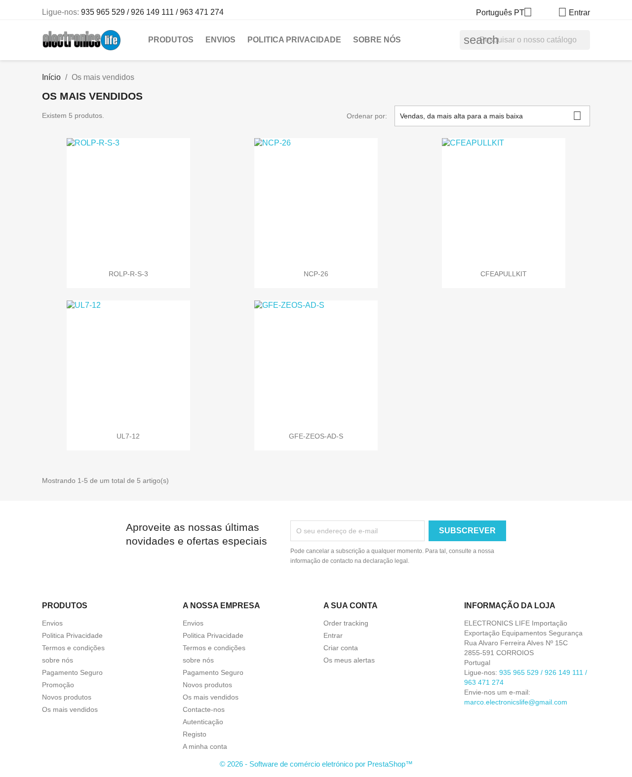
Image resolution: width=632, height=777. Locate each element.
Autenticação (203, 722)
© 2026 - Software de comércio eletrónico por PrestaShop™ (316, 764)
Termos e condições (73, 648)
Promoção (58, 685)
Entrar (333, 635)
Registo (194, 734)
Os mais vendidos (70, 709)
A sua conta (350, 605)
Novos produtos (66, 697)
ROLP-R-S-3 (128, 274)
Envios (220, 40)
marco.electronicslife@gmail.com (515, 702)
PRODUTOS (171, 40)
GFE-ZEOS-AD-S (316, 436)
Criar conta (340, 648)
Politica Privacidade (294, 40)
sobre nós (377, 40)
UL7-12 (128, 436)
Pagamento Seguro (72, 672)
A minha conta (205, 746)
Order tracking (345, 623)
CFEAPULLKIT (503, 274)
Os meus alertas (349, 660)
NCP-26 (316, 274)
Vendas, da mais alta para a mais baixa (491, 115)
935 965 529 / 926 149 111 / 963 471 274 (152, 12)
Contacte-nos (204, 709)
